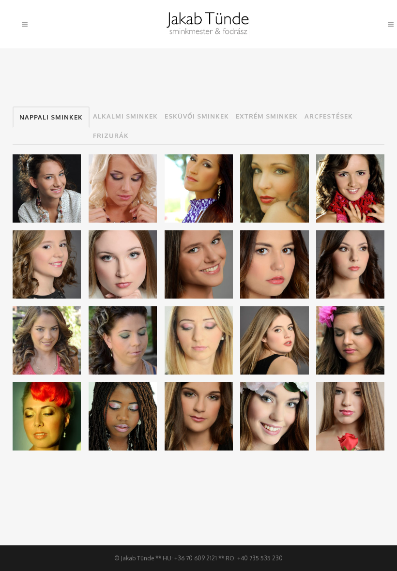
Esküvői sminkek (197, 116)
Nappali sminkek (51, 117)
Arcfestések (329, 116)
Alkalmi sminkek (125, 116)
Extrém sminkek (267, 116)
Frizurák (111, 135)
